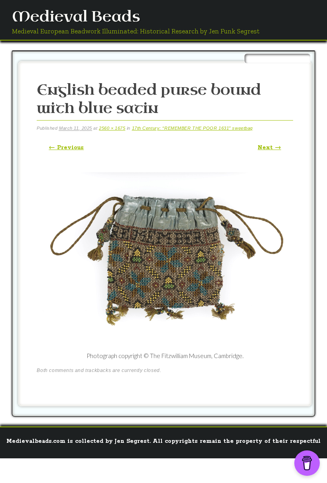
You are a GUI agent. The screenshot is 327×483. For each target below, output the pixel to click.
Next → (269, 147)
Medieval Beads (76, 17)
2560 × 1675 (112, 128)
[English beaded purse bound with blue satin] (165, 346)
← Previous (66, 147)
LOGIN (271, 469)
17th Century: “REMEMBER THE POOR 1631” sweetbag (192, 128)
